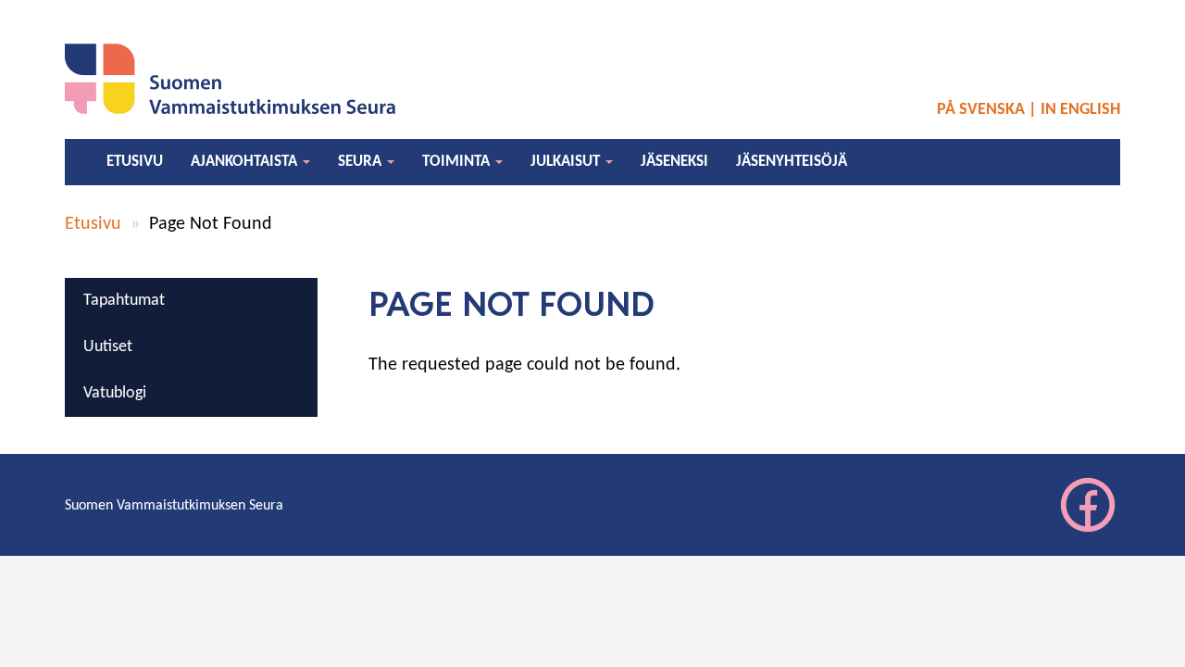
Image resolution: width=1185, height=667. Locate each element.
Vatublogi (114, 393)
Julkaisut (567, 162)
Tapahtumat (124, 300)
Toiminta (457, 162)
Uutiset (107, 347)
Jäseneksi (674, 162)
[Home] (235, 78)
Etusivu (134, 162)
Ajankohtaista (246, 162)
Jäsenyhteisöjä (791, 162)
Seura (361, 162)
